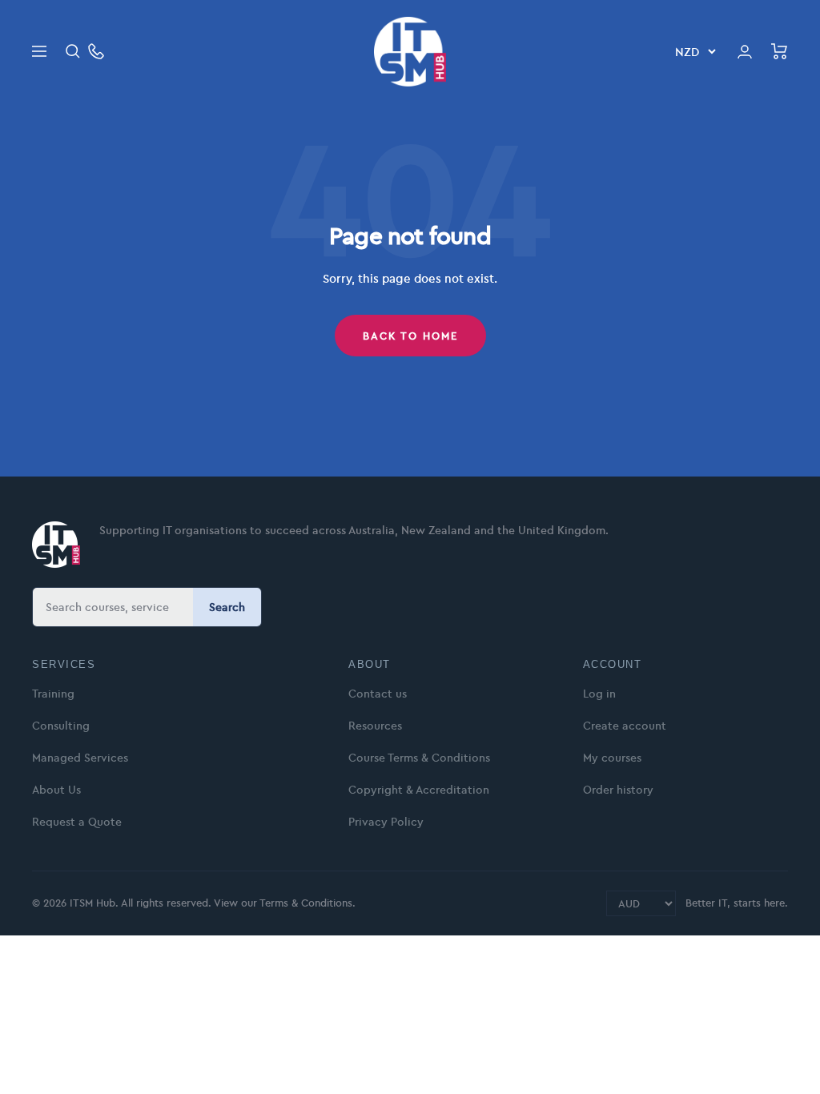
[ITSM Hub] (56, 544)
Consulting (61, 725)
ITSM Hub (90, 902)
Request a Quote (77, 821)
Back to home (410, 335)
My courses (612, 757)
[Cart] (779, 51)
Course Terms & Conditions (419, 757)
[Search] (73, 51)
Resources (375, 725)
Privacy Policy (386, 821)
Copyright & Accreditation (418, 789)
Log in (599, 693)
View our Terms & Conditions (283, 902)
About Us (56, 789)
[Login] (745, 51)
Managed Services (80, 757)
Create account (624, 725)
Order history (618, 789)
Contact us (377, 693)
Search (227, 607)
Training (53, 693)
